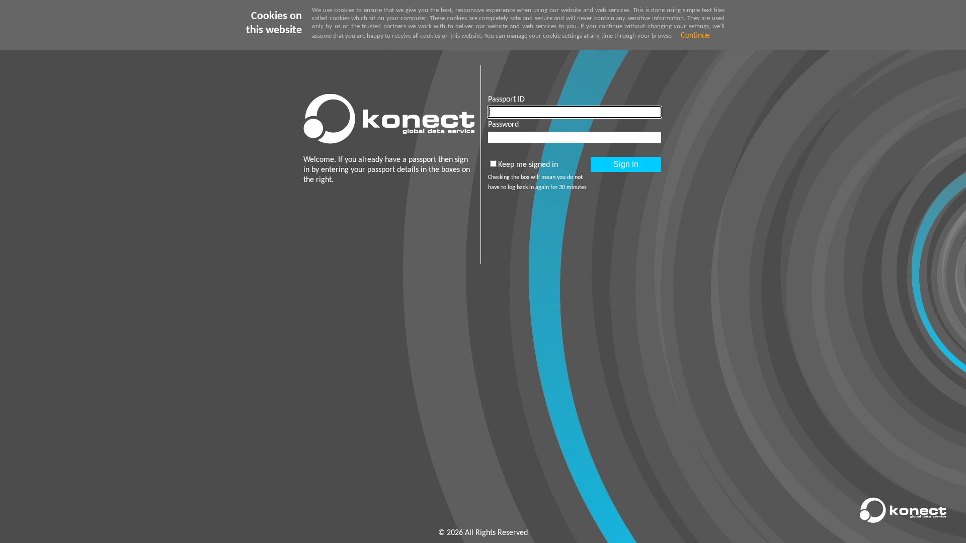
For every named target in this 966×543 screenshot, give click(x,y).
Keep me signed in (528, 165)
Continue (695, 36)
